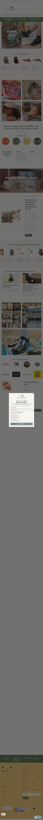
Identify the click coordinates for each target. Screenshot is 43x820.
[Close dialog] (33, 394)
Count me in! (21, 424)
